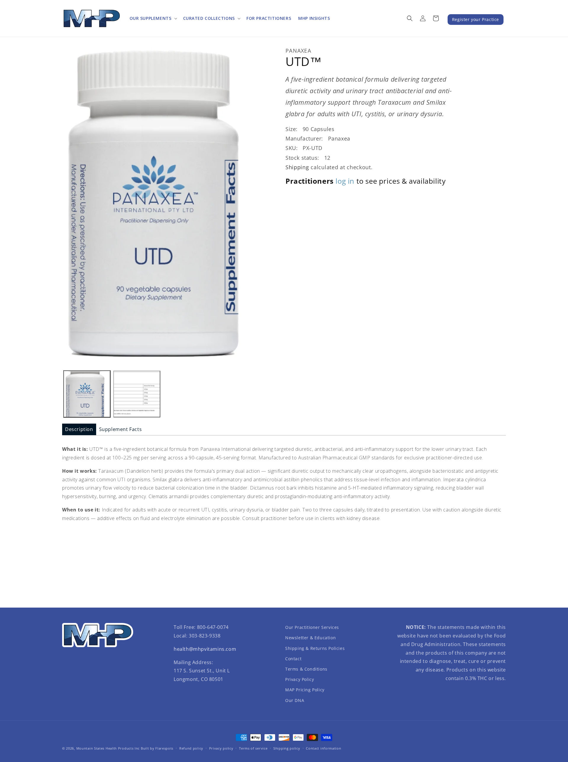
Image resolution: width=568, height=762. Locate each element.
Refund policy (191, 748)
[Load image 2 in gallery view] (136, 394)
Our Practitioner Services (312, 627)
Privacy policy (221, 748)
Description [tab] (79, 429)
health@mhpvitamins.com (205, 649)
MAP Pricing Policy (305, 689)
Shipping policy (286, 748)
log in (344, 181)
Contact (293, 658)
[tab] (79, 429)
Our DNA (294, 700)
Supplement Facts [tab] (120, 429)
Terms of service (253, 748)
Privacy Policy (299, 679)
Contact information (323, 748)
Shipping (297, 167)
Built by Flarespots (157, 748)
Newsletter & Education (310, 637)
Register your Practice (475, 19)
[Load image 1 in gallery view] (87, 394)
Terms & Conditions (306, 669)
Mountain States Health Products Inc (108, 748)
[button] (153, 18)
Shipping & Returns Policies (315, 648)
